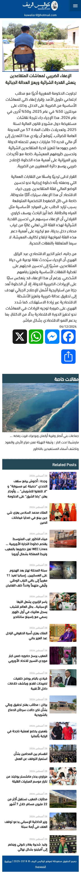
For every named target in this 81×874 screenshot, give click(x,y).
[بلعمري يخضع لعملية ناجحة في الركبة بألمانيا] (40, 731)
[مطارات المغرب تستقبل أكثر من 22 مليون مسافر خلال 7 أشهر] (40, 799)
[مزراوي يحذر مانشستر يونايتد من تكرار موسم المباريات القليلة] (40, 776)
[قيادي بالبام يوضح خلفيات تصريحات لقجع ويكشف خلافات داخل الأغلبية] (40, 680)
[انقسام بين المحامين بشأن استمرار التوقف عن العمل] (40, 753)
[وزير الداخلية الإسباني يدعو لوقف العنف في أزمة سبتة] (40, 821)
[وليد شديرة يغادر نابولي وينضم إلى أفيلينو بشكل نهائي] (40, 844)
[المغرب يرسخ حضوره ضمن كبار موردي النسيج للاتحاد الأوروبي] (40, 655)
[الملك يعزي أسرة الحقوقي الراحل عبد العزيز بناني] (40, 633)
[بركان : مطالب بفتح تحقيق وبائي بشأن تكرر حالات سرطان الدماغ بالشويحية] (40, 706)
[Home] (40, 5)
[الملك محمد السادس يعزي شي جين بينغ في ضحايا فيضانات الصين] (40, 514)
